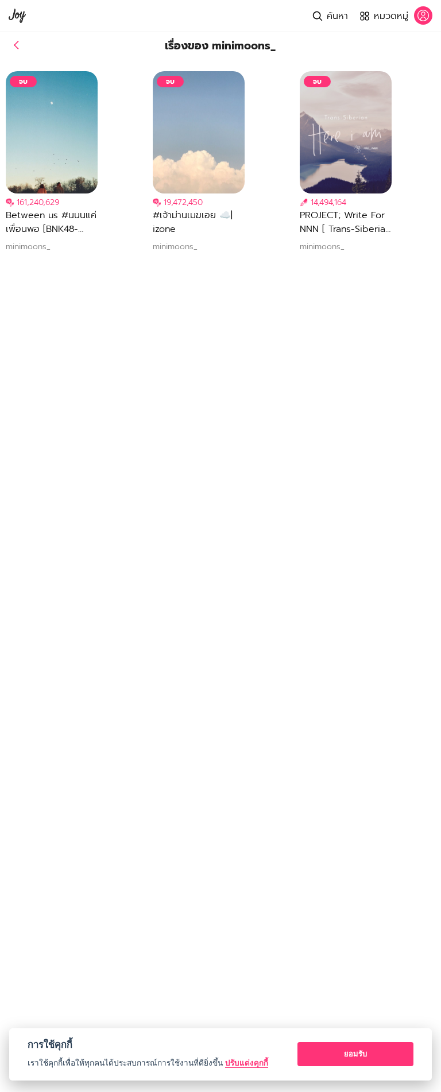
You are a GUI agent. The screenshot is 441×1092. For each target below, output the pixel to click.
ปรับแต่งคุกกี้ (246, 1062)
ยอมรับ (355, 1053)
